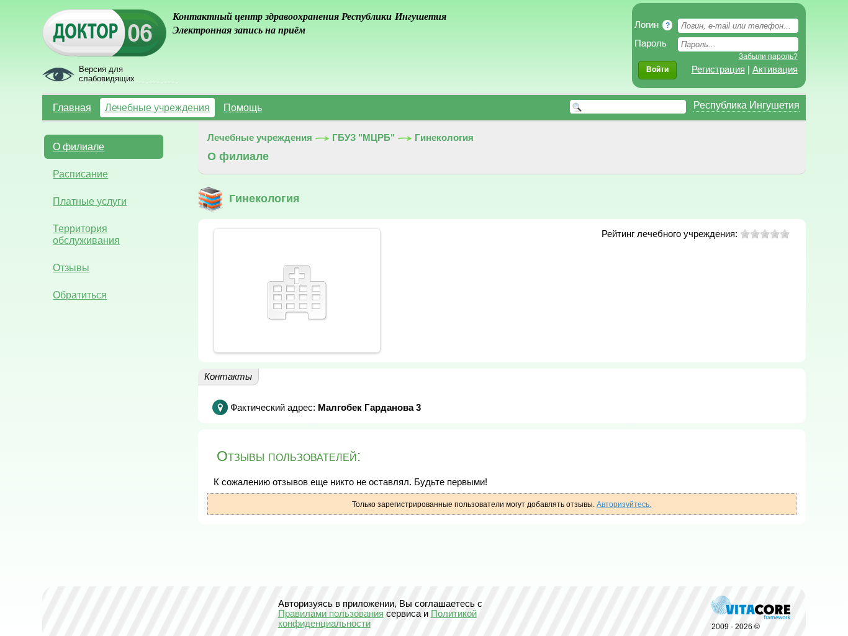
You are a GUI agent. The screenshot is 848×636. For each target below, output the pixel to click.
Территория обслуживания (86, 234)
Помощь (242, 107)
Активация (775, 69)
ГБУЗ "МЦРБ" (363, 138)
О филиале (78, 146)
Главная (72, 107)
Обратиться (80, 294)
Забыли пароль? (768, 56)
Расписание (80, 173)
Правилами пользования (331, 614)
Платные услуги (90, 201)
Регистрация (718, 69)
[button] (657, 70)
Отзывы (71, 267)
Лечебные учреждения (157, 107)
